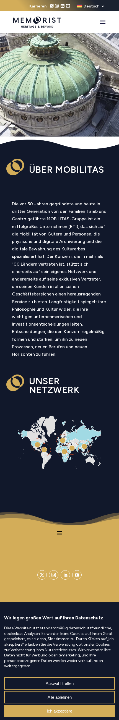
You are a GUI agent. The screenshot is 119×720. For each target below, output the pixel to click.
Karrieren (37, 6)
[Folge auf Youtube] (77, 575)
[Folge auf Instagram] (53, 575)
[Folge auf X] (42, 575)
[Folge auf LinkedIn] (65, 575)
